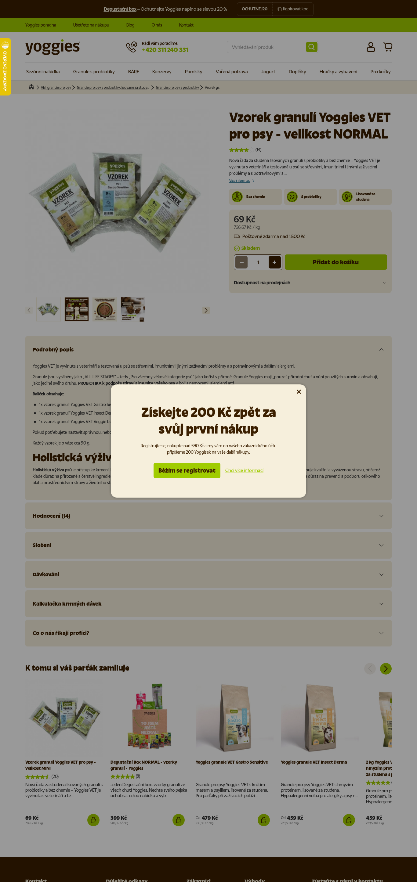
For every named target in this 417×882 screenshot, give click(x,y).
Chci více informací (244, 470)
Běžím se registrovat (187, 470)
